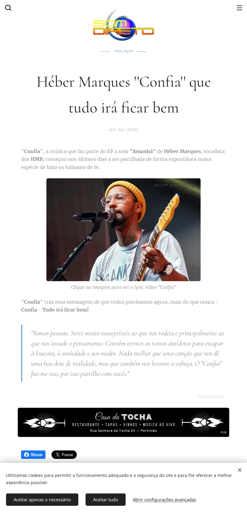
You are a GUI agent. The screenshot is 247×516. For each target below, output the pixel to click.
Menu (239, 8)
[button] (8, 7)
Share (36, 454)
